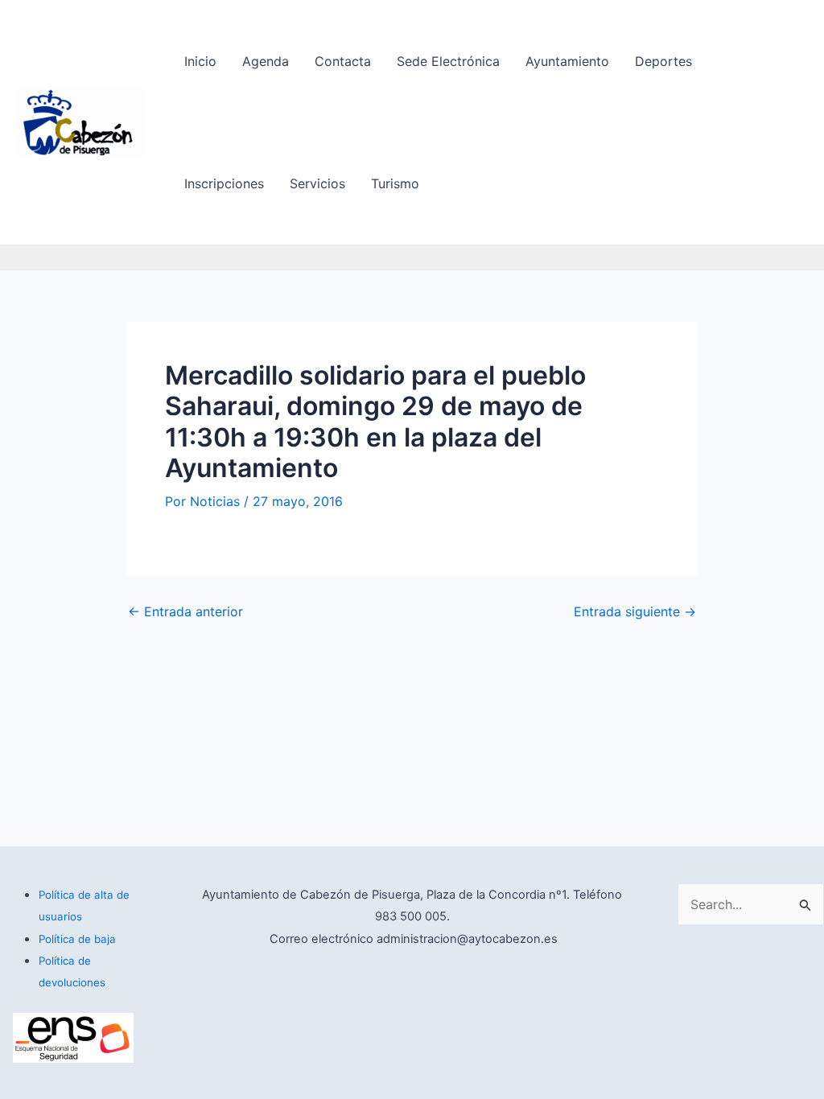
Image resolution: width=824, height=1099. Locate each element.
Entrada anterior (185, 611)
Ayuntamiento (567, 61)
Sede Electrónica (448, 61)
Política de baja (77, 938)
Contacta (343, 61)
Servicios (317, 183)
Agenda (265, 61)
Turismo (395, 183)
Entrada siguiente (635, 611)
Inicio (200, 61)
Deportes (663, 61)
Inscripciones (224, 183)
